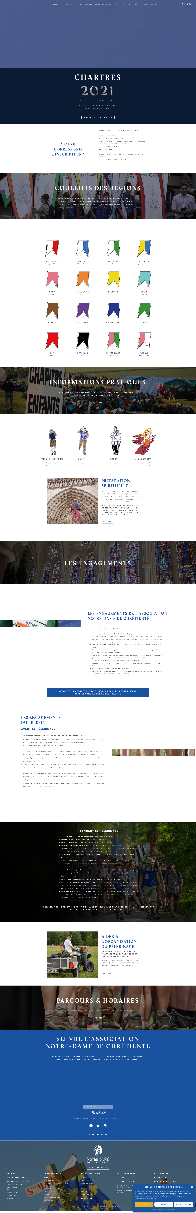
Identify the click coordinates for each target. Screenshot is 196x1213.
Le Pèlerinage (86, 4)
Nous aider (87, 1198)
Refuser (164, 1204)
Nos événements (127, 1174)
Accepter (144, 1204)
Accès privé (134, 4)
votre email (87, 1103)
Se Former (106, 4)
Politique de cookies (158, 1209)
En (156, 4)
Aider (115, 4)
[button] (192, 1187)
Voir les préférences (183, 1204)
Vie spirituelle (126, 1181)
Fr (152, 4)
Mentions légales (169, 1209)
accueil (11, 1174)
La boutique (161, 1177)
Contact (124, 4)
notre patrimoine (91, 1174)
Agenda (97, 4)
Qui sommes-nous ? (68, 4)
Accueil (55, 4)
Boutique (145, 4)
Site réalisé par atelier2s (98, 1209)
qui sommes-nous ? (18, 1177)
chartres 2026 (52, 1174)
